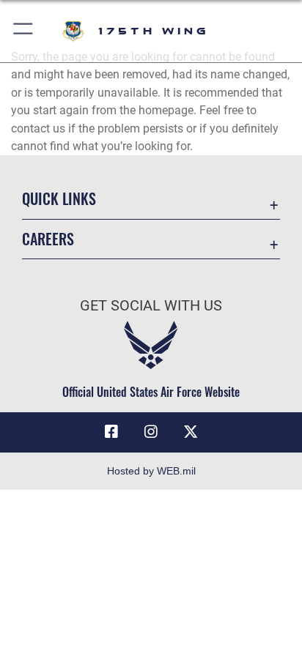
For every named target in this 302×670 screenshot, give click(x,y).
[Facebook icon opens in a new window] (111, 432)
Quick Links (59, 198)
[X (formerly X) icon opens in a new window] (191, 432)
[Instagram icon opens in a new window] (151, 432)
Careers (48, 239)
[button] (24, 31)
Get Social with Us (151, 305)
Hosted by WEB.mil (151, 471)
